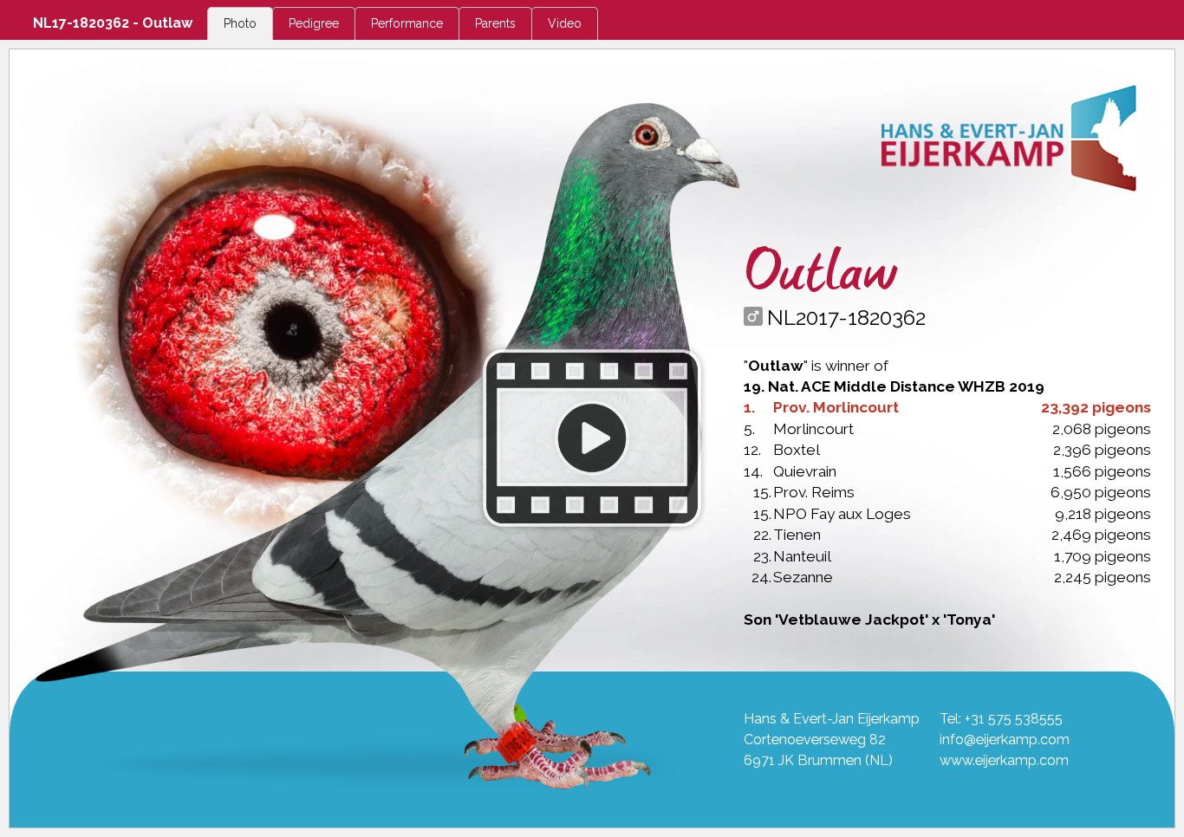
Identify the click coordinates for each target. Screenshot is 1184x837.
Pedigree (314, 23)
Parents (495, 23)
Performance (407, 23)
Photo (240, 23)
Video (565, 23)
